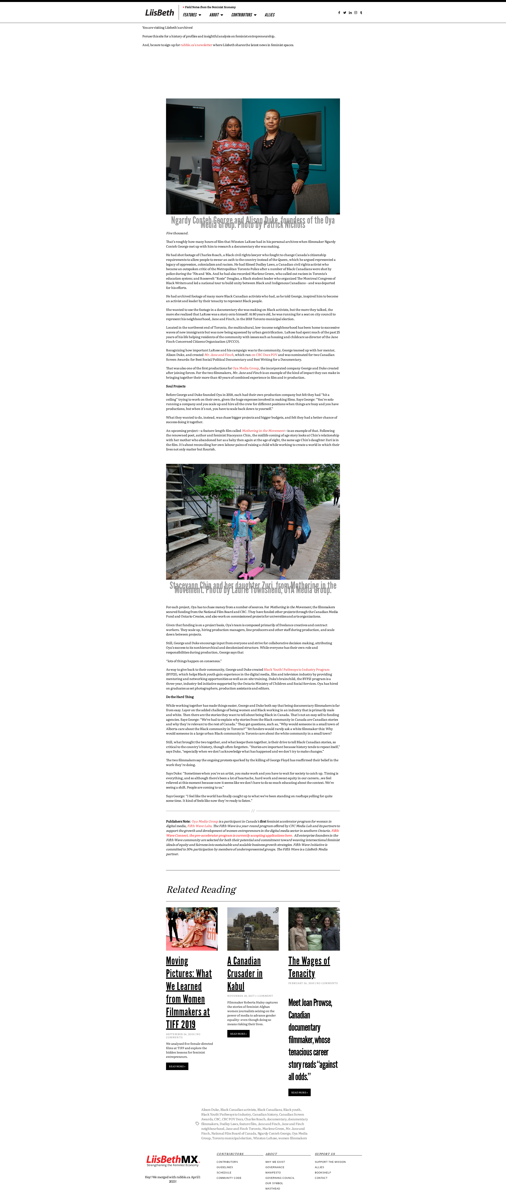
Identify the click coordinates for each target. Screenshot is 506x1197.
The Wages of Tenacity (309, 967)
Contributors (241, 15)
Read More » (177, 1066)
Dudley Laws (229, 1123)
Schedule (224, 1172)
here (288, 835)
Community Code (229, 1178)
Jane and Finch (269, 1123)
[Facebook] (339, 12)
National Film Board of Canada (233, 1133)
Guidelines (225, 1167)
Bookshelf (323, 1172)
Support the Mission (330, 1162)
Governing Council (280, 1178)
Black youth (292, 1109)
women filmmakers (292, 1138)
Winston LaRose (265, 1138)
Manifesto (273, 1172)
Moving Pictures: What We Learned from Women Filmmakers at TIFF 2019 (189, 993)
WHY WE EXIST (275, 1162)
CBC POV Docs (232, 1119)
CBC (217, 1119)
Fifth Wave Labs (199, 825)
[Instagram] (355, 12)
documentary (277, 1119)
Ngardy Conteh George (274, 1133)
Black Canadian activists (238, 1109)
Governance (274, 1167)
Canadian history (265, 1114)
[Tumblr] (361, 12)
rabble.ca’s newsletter (196, 44)
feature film (247, 1123)
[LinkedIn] (350, 12)
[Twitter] (344, 12)
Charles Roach (255, 1119)
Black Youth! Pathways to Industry (226, 1114)
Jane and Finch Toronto (243, 1128)
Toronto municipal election (232, 1138)
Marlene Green (273, 1128)
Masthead (272, 1188)
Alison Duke (210, 1109)
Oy (205, 821)
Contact (321, 1178)
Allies (269, 15)
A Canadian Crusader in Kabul (245, 974)
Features (189, 15)
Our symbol (274, 1183)
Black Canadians (269, 1109)
